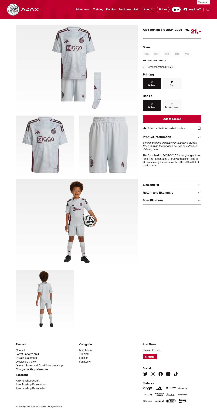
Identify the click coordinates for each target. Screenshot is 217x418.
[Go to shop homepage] (23, 10)
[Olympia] (159, 401)
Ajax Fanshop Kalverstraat (31, 384)
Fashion (111, 9)
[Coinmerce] (147, 401)
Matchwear (83, 9)
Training (98, 9)
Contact (20, 350)
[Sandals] (171, 394)
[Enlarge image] (77, 67)
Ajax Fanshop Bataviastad (31, 388)
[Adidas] (159, 388)
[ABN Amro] (171, 388)
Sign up (149, 356)
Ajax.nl (148, 9)
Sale (136, 9)
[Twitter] (145, 374)
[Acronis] (182, 388)
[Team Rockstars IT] (182, 394)
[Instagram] (153, 374)
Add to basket (172, 119)
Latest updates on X (27, 354)
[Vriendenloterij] (159, 394)
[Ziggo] (147, 388)
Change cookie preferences (32, 369)
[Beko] (182, 401)
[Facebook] (160, 374)
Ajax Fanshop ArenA (28, 380)
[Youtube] (168, 374)
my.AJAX (195, 9)
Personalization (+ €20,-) (161, 67)
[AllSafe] (171, 401)
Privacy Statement (26, 358)
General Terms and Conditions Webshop (39, 365)
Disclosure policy (26, 361)
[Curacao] (147, 394)
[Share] (199, 128)
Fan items (125, 9)
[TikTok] (175, 374)
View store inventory (157, 60)
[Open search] (208, 9)
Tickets (163, 9)
